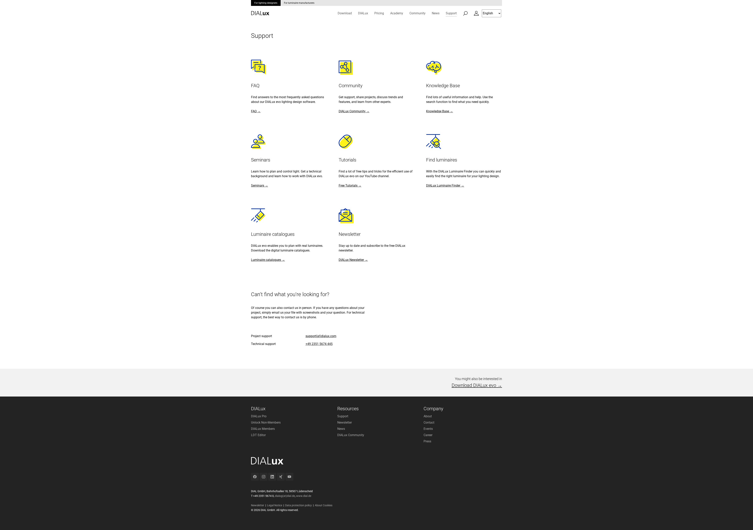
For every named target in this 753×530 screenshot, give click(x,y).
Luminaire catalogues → (268, 260)
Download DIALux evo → (477, 385)
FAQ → (256, 111)
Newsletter (344, 422)
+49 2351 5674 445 (319, 344)
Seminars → (259, 185)
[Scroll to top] (744, 521)
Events (428, 429)
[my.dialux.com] (476, 13)
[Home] (260, 10)
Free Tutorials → (350, 185)
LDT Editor (258, 435)
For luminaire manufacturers (299, 3)
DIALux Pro (258, 416)
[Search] (465, 13)
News (341, 429)
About (428, 416)
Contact (429, 422)
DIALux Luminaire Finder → (445, 185)
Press (427, 441)
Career (428, 435)
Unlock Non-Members (266, 422)
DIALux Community (350, 435)
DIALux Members (263, 429)
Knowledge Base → (439, 111)
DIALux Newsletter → (353, 260)
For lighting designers (265, 3)
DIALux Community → (354, 111)
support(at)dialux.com (321, 336)
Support (342, 416)
